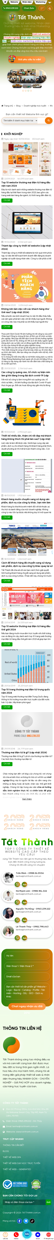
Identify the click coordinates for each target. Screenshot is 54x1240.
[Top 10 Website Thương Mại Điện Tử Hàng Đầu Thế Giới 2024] (27, 603)
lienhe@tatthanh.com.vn (28, 876)
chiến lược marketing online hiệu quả (31, 41)
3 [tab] (28, 91)
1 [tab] (23, 91)
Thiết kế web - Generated (17, 1169)
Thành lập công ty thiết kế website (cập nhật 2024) (26, 247)
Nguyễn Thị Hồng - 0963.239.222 (33, 909)
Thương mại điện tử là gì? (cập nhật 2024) (24, 752)
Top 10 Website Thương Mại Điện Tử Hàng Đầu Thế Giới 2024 (25, 628)
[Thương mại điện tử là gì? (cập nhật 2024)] (27, 729)
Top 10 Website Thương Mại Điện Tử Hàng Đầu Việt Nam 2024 (25, 184)
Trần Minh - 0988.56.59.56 (30, 873)
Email (38, 1238)
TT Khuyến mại (48, 1238)
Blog (18, 106)
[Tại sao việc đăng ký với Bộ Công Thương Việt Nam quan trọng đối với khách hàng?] (15, 1184)
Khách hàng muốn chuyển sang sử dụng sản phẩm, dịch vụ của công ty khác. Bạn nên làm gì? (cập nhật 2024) (25, 502)
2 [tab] (25, 91)
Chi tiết (7, 200)
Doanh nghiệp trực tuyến (35, 106)
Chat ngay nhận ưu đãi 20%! (27, 1007)
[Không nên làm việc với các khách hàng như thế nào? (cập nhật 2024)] (27, 285)
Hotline (16, 1238)
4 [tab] (31, 91)
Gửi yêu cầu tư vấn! (29, 59)
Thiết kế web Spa (12, 1157)
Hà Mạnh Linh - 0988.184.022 (31, 891)
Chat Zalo (29, 8)
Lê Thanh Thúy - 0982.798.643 (32, 927)
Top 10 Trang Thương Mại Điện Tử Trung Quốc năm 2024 (25, 691)
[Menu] (49, 2)
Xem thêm (27, 799)
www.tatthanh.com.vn (27, 1132)
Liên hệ (5, 1238)
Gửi (48, 1202)
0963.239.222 (11, 8)
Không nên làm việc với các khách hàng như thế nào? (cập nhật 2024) (25, 311)
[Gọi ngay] (17, 884)
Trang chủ (8, 106)
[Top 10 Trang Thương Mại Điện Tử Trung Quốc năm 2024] (27, 666)
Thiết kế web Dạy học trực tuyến (21, 1163)
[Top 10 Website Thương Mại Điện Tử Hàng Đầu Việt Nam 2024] (27, 159)
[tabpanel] (27, 79)
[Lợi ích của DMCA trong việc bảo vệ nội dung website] (36, 1185)
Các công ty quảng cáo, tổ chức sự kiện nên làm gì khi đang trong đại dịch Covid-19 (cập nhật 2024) (25, 375)
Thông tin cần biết (13, 1145)
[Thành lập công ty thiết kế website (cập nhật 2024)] (27, 222)
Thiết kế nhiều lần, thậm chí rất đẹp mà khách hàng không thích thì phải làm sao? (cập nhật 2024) (26, 439)
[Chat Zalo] (24, 884)
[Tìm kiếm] (48, 120)
